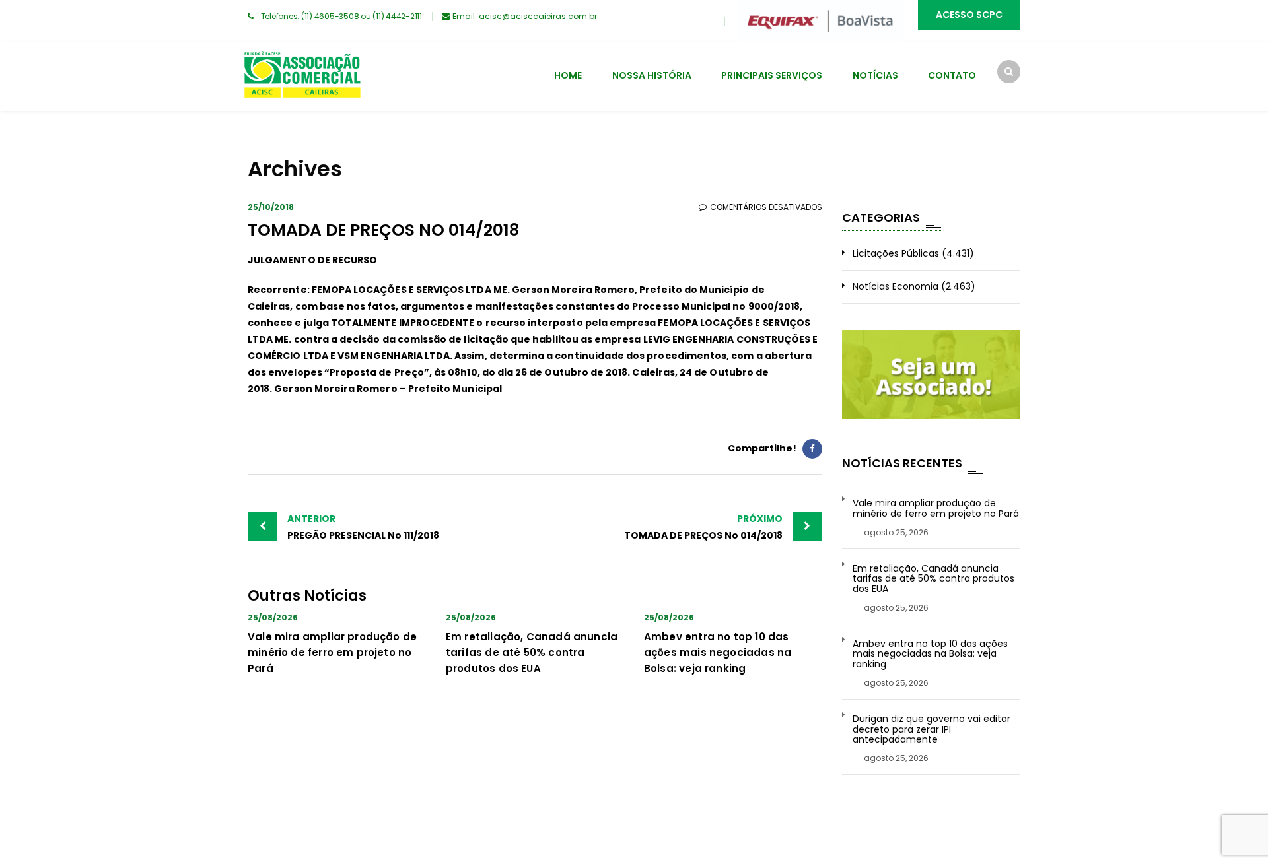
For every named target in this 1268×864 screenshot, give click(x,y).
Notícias (875, 75)
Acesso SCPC (969, 14)
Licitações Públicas (896, 253)
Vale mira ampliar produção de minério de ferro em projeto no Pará (332, 652)
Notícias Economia (895, 286)
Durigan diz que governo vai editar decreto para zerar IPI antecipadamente (931, 729)
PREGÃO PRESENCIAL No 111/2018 (363, 527)
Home (568, 75)
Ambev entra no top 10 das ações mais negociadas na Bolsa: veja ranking (717, 652)
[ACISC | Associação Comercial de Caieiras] (302, 77)
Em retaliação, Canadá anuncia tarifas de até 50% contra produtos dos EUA (531, 652)
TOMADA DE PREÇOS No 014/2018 (703, 527)
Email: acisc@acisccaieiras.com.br (524, 16)
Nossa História (651, 75)
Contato (952, 75)
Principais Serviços (771, 75)
